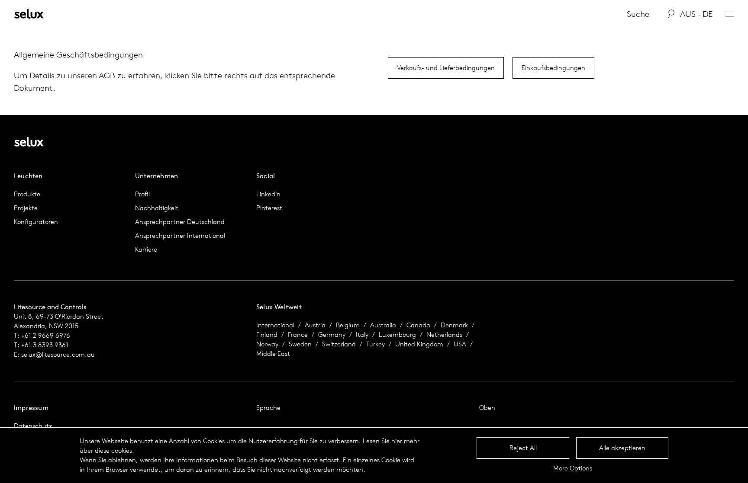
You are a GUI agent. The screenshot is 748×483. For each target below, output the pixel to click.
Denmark (454, 325)
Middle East (273, 353)
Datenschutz (33, 426)
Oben (487, 407)
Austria (315, 325)
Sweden (300, 344)
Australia (383, 325)
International (275, 325)
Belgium (348, 325)
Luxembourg (397, 334)
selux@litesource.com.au (58, 354)
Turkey (375, 344)
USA (460, 344)
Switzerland (339, 344)
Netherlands (444, 334)
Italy (362, 334)
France (298, 334)
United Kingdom (419, 344)
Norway (267, 344)
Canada (418, 325)
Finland (266, 334)
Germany (331, 334)
